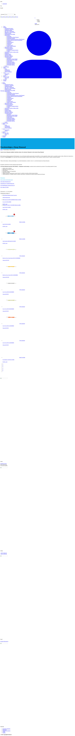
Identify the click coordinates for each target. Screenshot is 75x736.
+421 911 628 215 (3, 10)
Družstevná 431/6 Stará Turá (5, 13)
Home (1, 149)
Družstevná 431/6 (3, 463)
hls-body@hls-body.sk (4, 12)
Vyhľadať (2, 14)
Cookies (4, 732)
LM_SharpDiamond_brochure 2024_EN (7, 185)
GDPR (4, 731)
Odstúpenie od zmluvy (6, 730)
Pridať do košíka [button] (18, 199)
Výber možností (22, 255)
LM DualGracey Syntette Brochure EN (7, 183)
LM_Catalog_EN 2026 (4, 187)
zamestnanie (5, 3)
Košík (36, 23)
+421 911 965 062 (3, 11)
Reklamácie (5, 729)
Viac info (15, 195)
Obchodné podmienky (6, 728)
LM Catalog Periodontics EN (5, 181)
